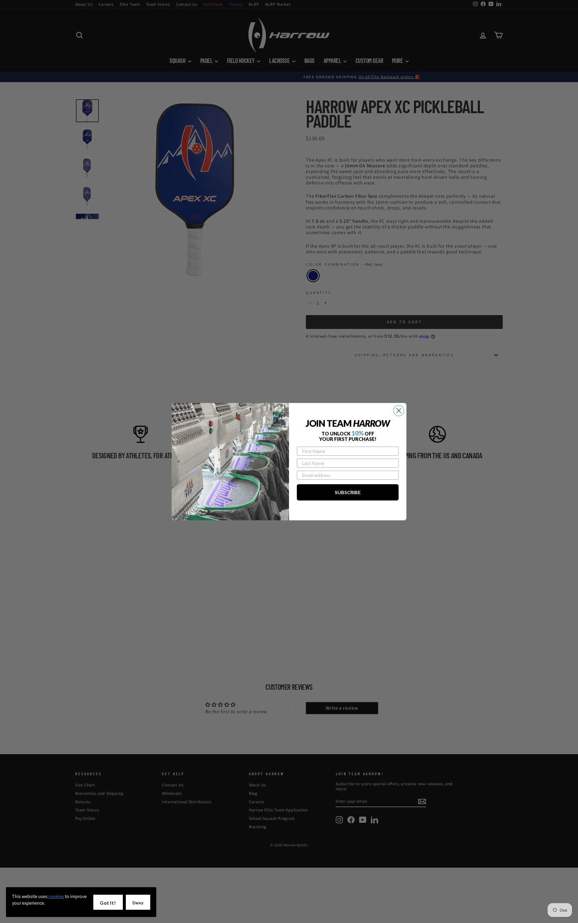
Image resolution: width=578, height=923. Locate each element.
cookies (56, 896)
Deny (138, 902)
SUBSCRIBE (348, 492)
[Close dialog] (398, 410)
